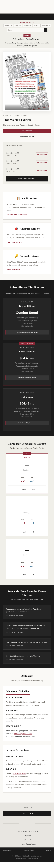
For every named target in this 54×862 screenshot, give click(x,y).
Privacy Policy (7, 850)
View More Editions (27, 179)
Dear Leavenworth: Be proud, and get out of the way (26, 642)
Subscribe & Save (27, 137)
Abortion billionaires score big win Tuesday (23, 656)
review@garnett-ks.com (23, 733)
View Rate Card (14, 242)
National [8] (27, 25)
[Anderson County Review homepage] (27, 7)
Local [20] (18, 25)
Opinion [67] (46, 25)
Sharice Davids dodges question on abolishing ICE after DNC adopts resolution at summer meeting (25, 627)
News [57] (36, 25)
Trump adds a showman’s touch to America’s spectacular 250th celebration (23, 610)
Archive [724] (8, 25)
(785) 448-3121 (19, 773)
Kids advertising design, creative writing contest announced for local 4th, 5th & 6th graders (27, 44)
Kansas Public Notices (18, 215)
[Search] (45, 30)
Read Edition (27, 131)
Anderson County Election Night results (27, 39)
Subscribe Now (14, 269)
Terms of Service (29, 850)
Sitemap (48, 850)
